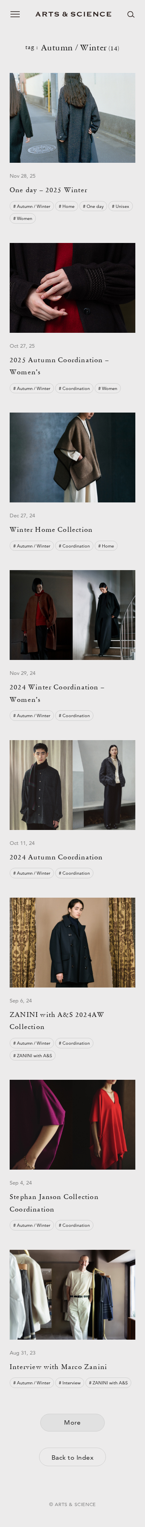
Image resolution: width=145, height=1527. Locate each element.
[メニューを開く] (15, 14)
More (72, 1422)
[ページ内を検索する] (131, 14)
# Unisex (120, 206)
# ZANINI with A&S (32, 1055)
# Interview (70, 1383)
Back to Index (72, 1457)
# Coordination (74, 388)
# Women (22, 218)
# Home (67, 206)
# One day (93, 206)
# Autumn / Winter (31, 206)
